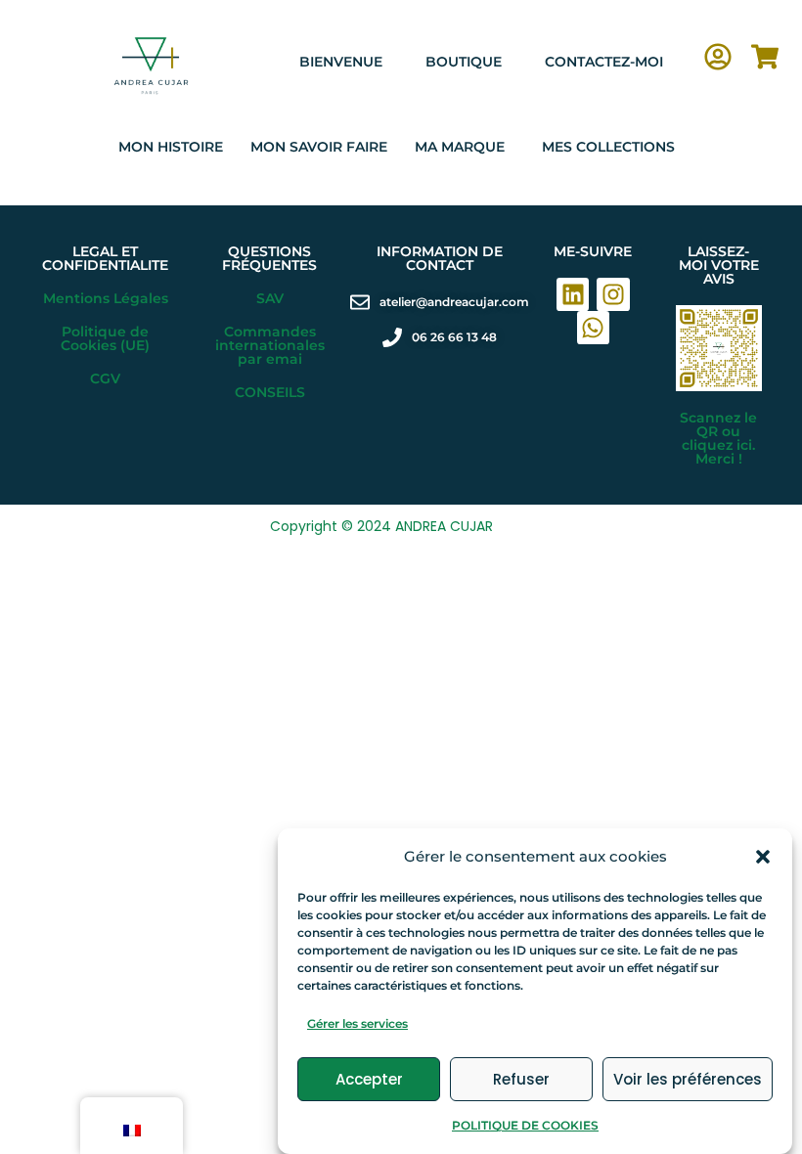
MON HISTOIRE (170, 147)
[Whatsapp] (593, 327)
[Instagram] (613, 294)
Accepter (369, 1079)
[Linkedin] (573, 294)
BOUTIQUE (463, 61)
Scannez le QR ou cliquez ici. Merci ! (718, 438)
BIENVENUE (340, 61)
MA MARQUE (460, 147)
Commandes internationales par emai (270, 345)
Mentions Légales (105, 298)
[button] (763, 856)
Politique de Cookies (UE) (105, 338)
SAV (270, 298)
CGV (105, 378)
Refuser (521, 1079)
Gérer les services (357, 1023)
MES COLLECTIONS (608, 147)
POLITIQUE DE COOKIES (525, 1125)
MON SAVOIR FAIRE (318, 147)
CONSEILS (270, 392)
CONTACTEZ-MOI (604, 61)
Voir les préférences (687, 1079)
